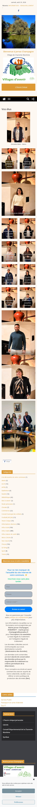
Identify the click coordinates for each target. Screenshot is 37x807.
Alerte (4, 480)
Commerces (6, 511)
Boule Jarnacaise (7, 504)
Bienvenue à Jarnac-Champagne (18, 51)
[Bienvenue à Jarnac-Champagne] (4, 99)
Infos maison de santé (9, 534)
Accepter (18, 791)
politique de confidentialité (18, 617)
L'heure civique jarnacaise (13, 720)
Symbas (6, 737)
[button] (34, 779)
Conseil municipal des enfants (11, 514)
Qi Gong (4, 547)
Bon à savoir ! (6, 501)
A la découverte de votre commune (13, 477)
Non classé (5, 541)
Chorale (4, 507)
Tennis (4, 554)
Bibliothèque (6, 497)
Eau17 (3, 705)
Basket (4, 494)
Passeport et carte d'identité (12, 703)
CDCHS (5, 725)
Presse (4, 544)
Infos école (5, 527)
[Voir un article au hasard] (32, 99)
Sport (3, 551)
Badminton (5, 491)
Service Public (6, 700)
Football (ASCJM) (7, 517)
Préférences (18, 802)
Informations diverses (9, 524)
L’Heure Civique (21, 87)
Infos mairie (6, 531)
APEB (3, 487)
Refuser (18, 797)
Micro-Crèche (6, 537)
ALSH (3, 484)
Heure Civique (6, 521)
